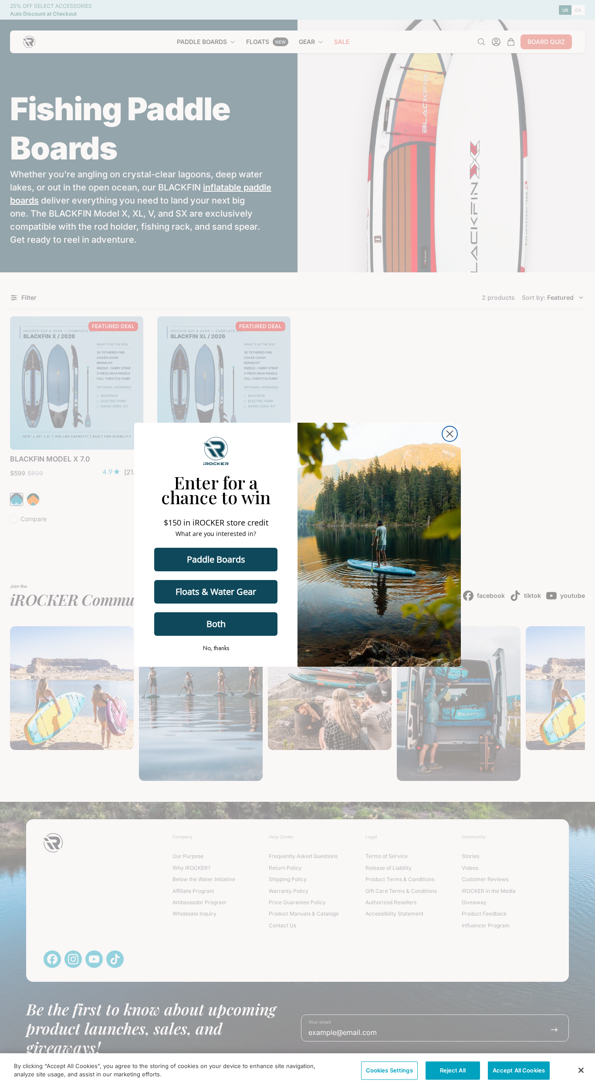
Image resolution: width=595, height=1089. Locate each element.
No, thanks (216, 648)
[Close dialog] (449, 433)
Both (216, 624)
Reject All (453, 1070)
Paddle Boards (216, 559)
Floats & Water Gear (216, 591)
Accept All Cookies (519, 1070)
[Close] (581, 1070)
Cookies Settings (389, 1070)
